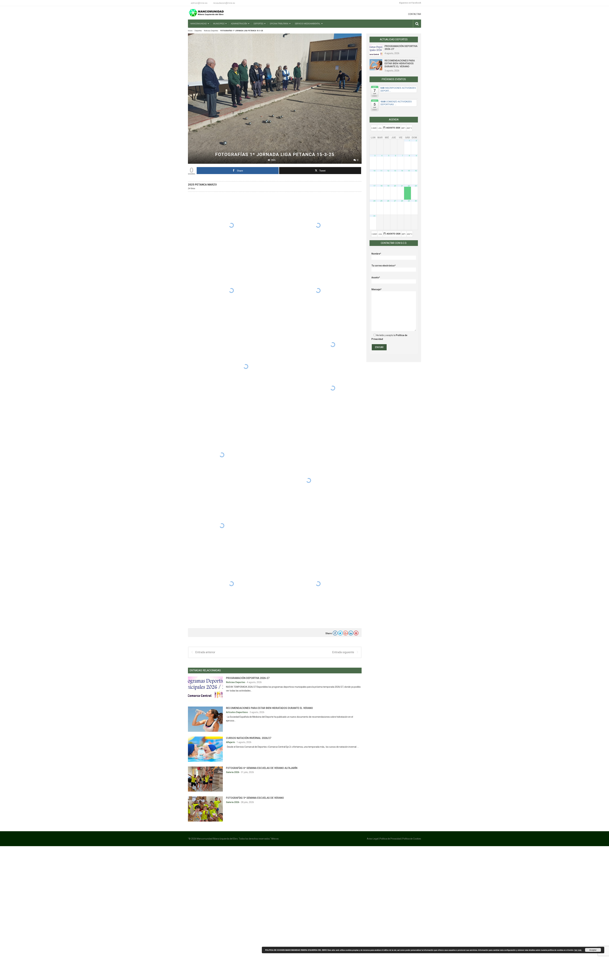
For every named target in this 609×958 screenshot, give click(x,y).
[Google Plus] (345, 633)
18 (381, 186)
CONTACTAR (414, 14)
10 (374, 170)
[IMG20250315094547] (231, 584)
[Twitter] (340, 633)
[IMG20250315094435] (318, 584)
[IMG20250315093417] (332, 388)
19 (388, 186)
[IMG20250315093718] (308, 480)
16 (416, 170)
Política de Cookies (411, 838)
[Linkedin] (350, 633)
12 (388, 170)
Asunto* (375, 277)
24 (374, 201)
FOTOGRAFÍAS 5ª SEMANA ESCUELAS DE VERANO (255, 797)
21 (402, 186)
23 (416, 186)
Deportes (198, 31)
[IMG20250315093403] (245, 366)
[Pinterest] (356, 633)
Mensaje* (376, 289)
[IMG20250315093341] (318, 290)
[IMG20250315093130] (318, 225)
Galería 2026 (233, 772)
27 (395, 201)
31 (374, 216)
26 (388, 201)
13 (395, 170)
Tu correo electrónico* (383, 265)
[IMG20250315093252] (231, 225)
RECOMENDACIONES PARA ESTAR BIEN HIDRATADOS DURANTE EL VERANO (269, 708)
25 (381, 201)
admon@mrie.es (199, 3)
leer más (578, 950)
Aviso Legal (372, 838)
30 (416, 201)
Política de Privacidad (390, 838)
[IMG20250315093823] (221, 526)
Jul (380, 128)
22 (409, 186)
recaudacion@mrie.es (224, 3)
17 (374, 186)
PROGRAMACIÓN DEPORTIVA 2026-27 (247, 678)
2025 (374, 128)
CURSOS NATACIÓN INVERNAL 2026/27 (248, 738)
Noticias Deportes (211, 31)
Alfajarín (230, 742)
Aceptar (593, 949)
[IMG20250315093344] (332, 344)
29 (409, 201)
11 (381, 170)
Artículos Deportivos (237, 712)
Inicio (190, 31)
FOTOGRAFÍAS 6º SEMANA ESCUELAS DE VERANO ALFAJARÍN (261, 768)
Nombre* (376, 253)
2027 (409, 128)
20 (395, 186)
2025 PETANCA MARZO (202, 184)
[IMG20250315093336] (231, 290)
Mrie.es (275, 838)
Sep (403, 128)
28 (402, 201)
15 (409, 170)
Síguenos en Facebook (410, 3)
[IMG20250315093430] (221, 455)
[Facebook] (335, 633)
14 (402, 170)
